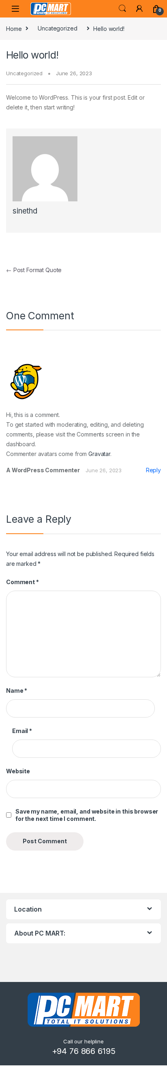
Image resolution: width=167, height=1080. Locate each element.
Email (22, 730)
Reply (153, 470)
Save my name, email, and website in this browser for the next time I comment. (86, 815)
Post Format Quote (34, 269)
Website (18, 771)
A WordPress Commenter (43, 470)
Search (122, 8)
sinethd (25, 211)
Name (16, 690)
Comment (22, 581)
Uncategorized (57, 28)
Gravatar (99, 453)
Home (13, 28)
